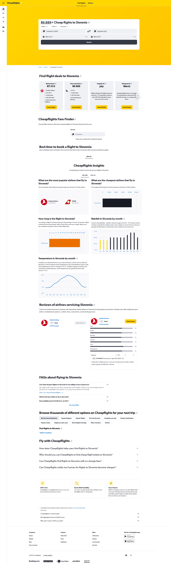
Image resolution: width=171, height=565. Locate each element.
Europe (46, 67)
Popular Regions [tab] (66, 418)
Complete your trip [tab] (110, 418)
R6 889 (46, 22)
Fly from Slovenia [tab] (94, 418)
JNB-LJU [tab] (88, 156)
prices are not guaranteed (78, 508)
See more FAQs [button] (74, 405)
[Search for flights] (3, 9)
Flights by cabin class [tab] (61, 423)
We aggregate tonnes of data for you (52, 517)
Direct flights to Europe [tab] (79, 423)
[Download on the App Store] (129, 541)
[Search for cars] (3, 17)
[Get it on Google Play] (129, 536)
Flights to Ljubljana (46, 433)
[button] (3, 3)
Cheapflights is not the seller (49, 514)
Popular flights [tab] (80, 418)
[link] (51, 107)
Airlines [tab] (107, 423)
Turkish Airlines (54, 320)
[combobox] (45, 27)
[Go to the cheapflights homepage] (14, 3)
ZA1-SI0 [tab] (84, 175)
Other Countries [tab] (96, 423)
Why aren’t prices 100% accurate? (51, 521)
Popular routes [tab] (45, 423)
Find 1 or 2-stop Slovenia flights (49, 392)
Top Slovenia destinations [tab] (49, 418)
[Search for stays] (3, 13)
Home (40, 67)
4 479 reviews (54, 326)
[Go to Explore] (3, 22)
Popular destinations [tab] (126, 418)
